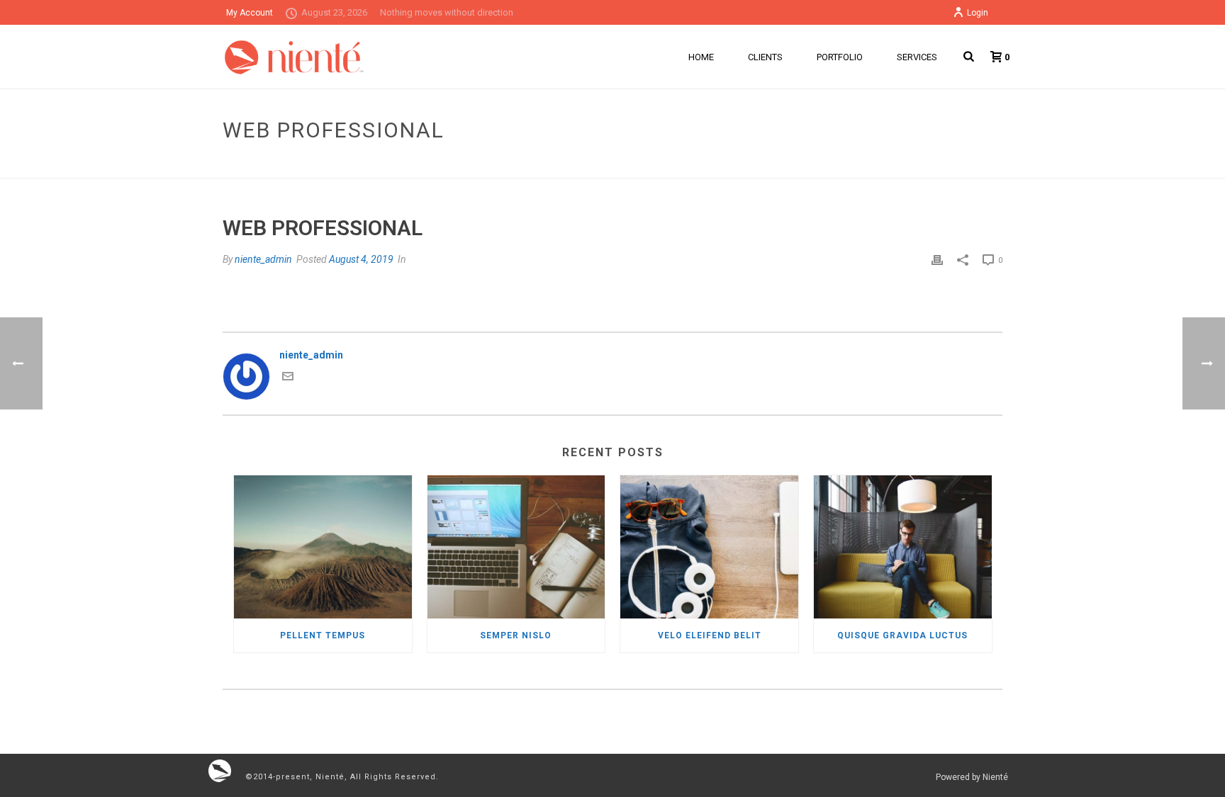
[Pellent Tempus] (323, 546)
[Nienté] (219, 770)
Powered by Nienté (972, 777)
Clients (765, 57)
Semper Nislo (516, 635)
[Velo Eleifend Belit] (709, 546)
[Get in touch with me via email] (287, 378)
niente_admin (263, 259)
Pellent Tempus (322, 635)
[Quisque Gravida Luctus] (903, 546)
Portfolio (840, 57)
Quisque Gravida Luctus (902, 635)
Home (701, 57)
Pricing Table (872, 165)
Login (977, 13)
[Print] (937, 259)
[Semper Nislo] (516, 546)
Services (917, 57)
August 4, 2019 (361, 259)
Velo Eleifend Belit (709, 635)
